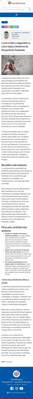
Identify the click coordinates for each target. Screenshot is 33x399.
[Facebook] (12, 389)
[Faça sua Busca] (30, 9)
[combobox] (16, 9)
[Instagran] (17, 389)
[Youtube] (21, 389)
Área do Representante (17, 392)
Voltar (5, 22)
